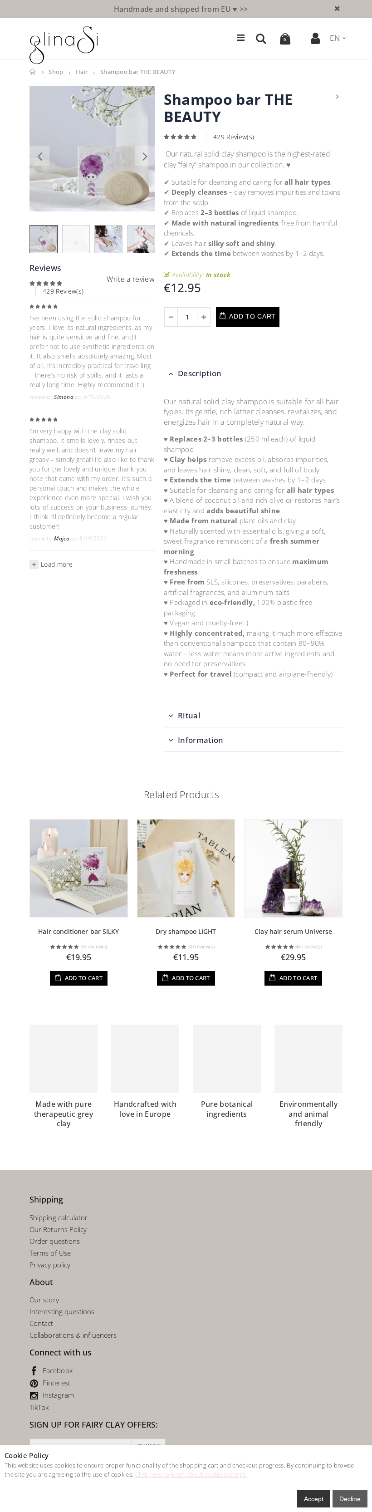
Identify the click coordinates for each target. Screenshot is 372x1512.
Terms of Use (50, 1252)
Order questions (54, 1241)
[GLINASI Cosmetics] (63, 45)
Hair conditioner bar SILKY (78, 931)
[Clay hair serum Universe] (293, 868)
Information (201, 740)
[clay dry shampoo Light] (186, 868)
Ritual (189, 715)
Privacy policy (49, 1264)
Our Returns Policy (58, 1229)
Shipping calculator (58, 1217)
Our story (44, 1299)
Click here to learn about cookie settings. (191, 1474)
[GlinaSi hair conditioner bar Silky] (78, 868)
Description (200, 373)
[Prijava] (316, 38)
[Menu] (241, 37)
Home (32, 72)
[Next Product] (338, 96)
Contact (41, 1323)
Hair (82, 72)
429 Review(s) (63, 291)
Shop (56, 72)
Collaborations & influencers (73, 1335)
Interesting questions (62, 1311)
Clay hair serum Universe (293, 931)
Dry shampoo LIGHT (186, 931)
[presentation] (39, 156)
